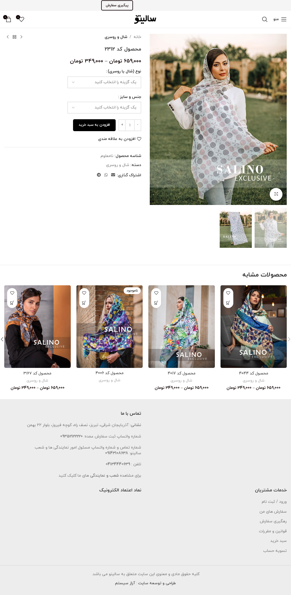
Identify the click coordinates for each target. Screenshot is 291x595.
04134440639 (118, 464)
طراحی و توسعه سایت (157, 583)
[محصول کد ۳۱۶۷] (37, 326)
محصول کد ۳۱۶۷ (37, 373)
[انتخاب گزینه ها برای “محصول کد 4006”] (84, 303)
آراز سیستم (125, 583)
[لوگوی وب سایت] (145, 19)
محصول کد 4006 (109, 373)
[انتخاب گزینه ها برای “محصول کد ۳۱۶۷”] (12, 303)
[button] (281, 119)
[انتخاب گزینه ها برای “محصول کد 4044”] (228, 303)
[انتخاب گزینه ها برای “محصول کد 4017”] (156, 303)
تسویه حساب (275, 551)
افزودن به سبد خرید (94, 124)
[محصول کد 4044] (254, 326)
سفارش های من (273, 511)
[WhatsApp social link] (106, 175)
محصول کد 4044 (253, 373)
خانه (137, 37)
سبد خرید (278, 541)
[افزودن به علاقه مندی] (228, 293)
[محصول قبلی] (21, 37)
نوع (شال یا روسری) (124, 71)
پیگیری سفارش (117, 5)
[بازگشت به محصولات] (14, 37)
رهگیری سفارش (273, 521)
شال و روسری (116, 37)
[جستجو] (265, 19)
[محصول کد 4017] (181, 326)
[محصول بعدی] (7, 37)
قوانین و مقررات (273, 531)
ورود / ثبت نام (274, 501)
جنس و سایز (130, 97)
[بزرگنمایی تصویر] (276, 194)
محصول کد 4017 (182, 373)
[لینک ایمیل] (113, 175)
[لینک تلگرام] (99, 175)
